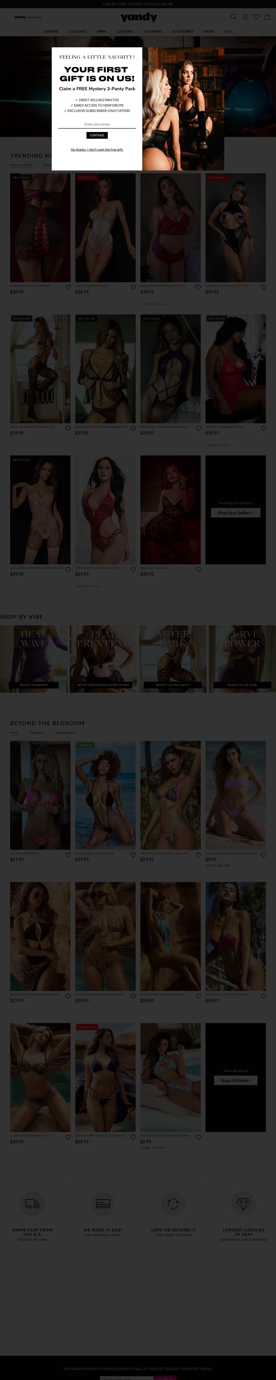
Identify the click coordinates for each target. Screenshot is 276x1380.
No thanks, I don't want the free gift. (97, 149)
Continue (97, 135)
